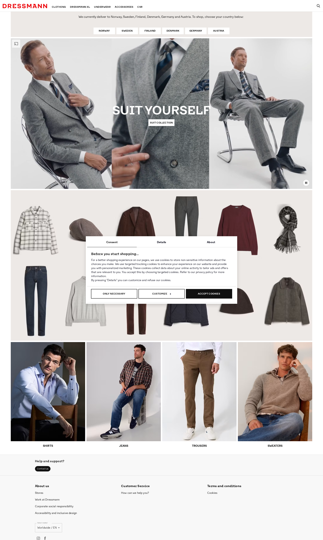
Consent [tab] (112, 242)
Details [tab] (161, 242)
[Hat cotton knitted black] (237, 307)
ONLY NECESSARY (114, 293)
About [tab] (211, 242)
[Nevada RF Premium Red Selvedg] (36, 300)
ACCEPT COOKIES (209, 293)
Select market (42, 523)
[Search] (318, 6)
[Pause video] (306, 182)
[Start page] (25, 6)
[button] (42, 468)
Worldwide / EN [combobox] (47, 527)
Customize (159, 293)
